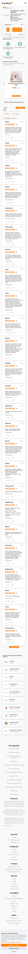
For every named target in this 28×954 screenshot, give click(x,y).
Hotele (14, 884)
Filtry (5, 107)
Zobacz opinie (16, 96)
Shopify (14, 849)
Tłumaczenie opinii (14, 769)
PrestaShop (14, 860)
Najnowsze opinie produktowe (16, 102)
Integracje (14, 791)
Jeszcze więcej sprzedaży (14, 787)
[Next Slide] (23, 83)
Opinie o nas (14, 903)
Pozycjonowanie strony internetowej (14, 757)
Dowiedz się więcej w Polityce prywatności (11, 942)
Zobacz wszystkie (7, 825)
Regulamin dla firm (14, 867)
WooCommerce (14, 854)
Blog (14, 901)
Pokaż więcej (14, 647)
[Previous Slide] (4, 83)
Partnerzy (14, 906)
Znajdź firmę (14, 889)
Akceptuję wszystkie (14, 945)
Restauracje (14, 886)
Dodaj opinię (20, 107)
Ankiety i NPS (14, 776)
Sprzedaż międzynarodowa (14, 772)
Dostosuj (14, 951)
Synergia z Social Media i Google (14, 765)
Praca (14, 908)
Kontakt (14, 896)
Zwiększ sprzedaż (14, 752)
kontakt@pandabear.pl (17, 18)
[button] (10, 8)
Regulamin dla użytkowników (14, 869)
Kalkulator (14, 842)
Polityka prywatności (14, 872)
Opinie (5, 102)
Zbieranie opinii (14, 748)
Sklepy (14, 879)
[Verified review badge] (21, 121)
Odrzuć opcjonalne (14, 948)
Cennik (14, 837)
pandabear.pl (15, 17)
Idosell (14, 857)
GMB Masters (14, 794)
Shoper (14, 852)
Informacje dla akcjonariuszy (14, 898)
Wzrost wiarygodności (14, 783)
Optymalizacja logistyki (14, 780)
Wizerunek (14, 761)
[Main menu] (25, 3)
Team (14, 911)
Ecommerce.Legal (14, 840)
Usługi (14, 881)
